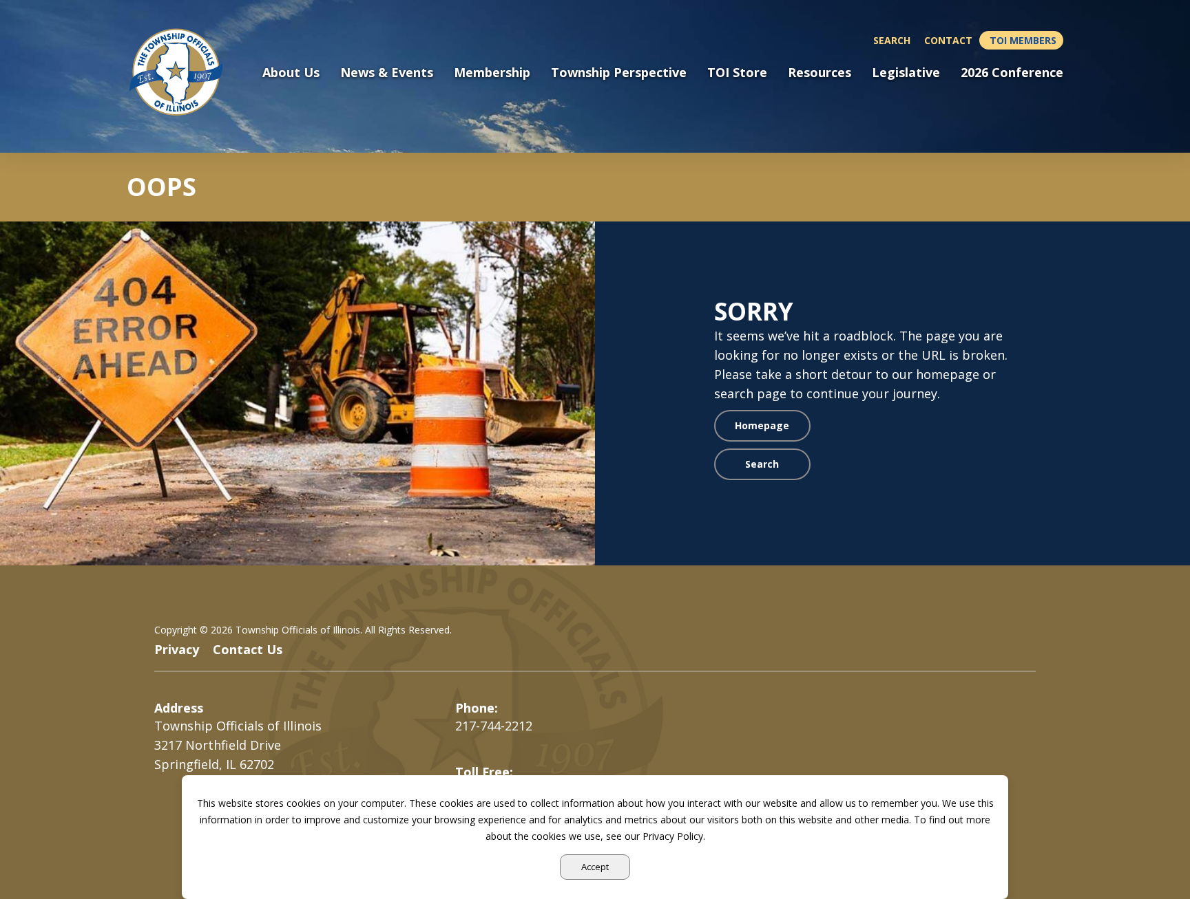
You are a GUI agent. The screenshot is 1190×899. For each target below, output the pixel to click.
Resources (819, 72)
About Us (291, 72)
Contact (948, 40)
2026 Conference (1012, 72)
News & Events (386, 72)
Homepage (762, 425)
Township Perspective (619, 72)
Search (891, 40)
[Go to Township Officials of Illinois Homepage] (184, 72)
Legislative (906, 72)
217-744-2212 (493, 725)
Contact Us (247, 649)
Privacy (176, 649)
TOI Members (1023, 40)
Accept (595, 866)
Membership (492, 72)
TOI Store (737, 72)
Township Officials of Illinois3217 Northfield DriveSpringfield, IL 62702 (238, 744)
